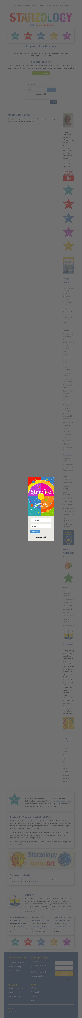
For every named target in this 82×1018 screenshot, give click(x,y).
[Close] (51, 479)
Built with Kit (41, 537)
